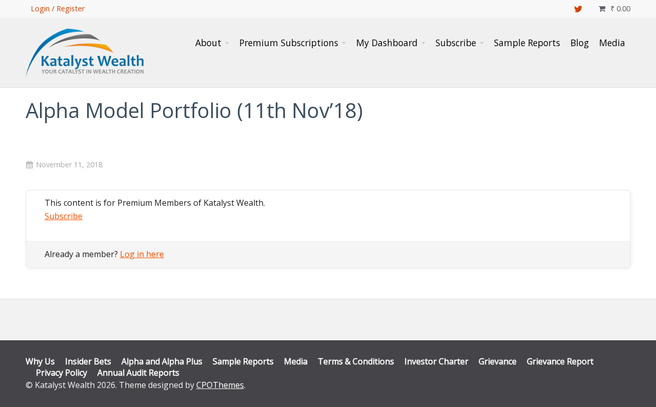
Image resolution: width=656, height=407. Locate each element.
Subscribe (64, 216)
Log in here (142, 254)
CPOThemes (220, 385)
